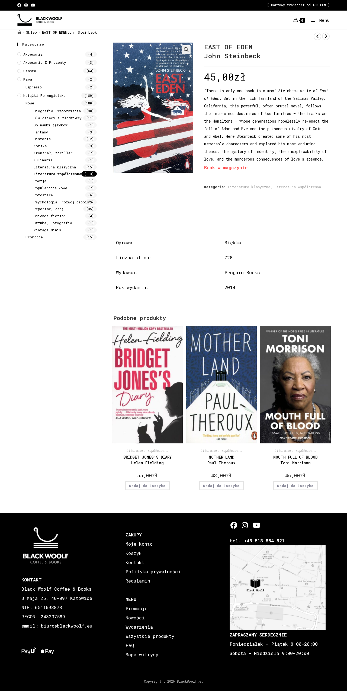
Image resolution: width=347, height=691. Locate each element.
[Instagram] (245, 525)
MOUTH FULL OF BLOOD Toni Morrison (295, 460)
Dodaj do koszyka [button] (147, 486)
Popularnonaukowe (50, 187)
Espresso (33, 87)
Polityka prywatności (153, 571)
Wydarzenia (139, 627)
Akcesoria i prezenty (44, 62)
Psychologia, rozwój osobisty (63, 202)
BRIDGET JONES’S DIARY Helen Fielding (147, 460)
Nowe (29, 103)
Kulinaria (43, 160)
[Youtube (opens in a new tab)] (33, 5)
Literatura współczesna (298, 186)
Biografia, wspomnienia (57, 110)
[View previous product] (317, 36)
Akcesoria (33, 54)
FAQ (130, 645)
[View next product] (326, 36)
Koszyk (134, 553)
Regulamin (138, 581)
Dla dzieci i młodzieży (58, 118)
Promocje (34, 237)
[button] (186, 49)
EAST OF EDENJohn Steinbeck (69, 32)
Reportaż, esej (48, 208)
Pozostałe (43, 195)
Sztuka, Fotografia (53, 222)
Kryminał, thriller (53, 153)
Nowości (135, 618)
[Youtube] (256, 525)
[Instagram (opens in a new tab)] (26, 5)
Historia (42, 138)
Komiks (40, 145)
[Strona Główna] (19, 32)
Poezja (40, 180)
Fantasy (41, 132)
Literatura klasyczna (249, 186)
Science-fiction (50, 215)
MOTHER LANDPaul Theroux (221, 460)
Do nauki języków (51, 125)
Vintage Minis (47, 230)
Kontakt (135, 562)
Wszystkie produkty (150, 636)
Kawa (27, 79)
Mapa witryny (142, 654)
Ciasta (29, 70)
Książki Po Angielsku (44, 95)
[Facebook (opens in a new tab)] (20, 5)
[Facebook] (233, 525)
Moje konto (139, 544)
